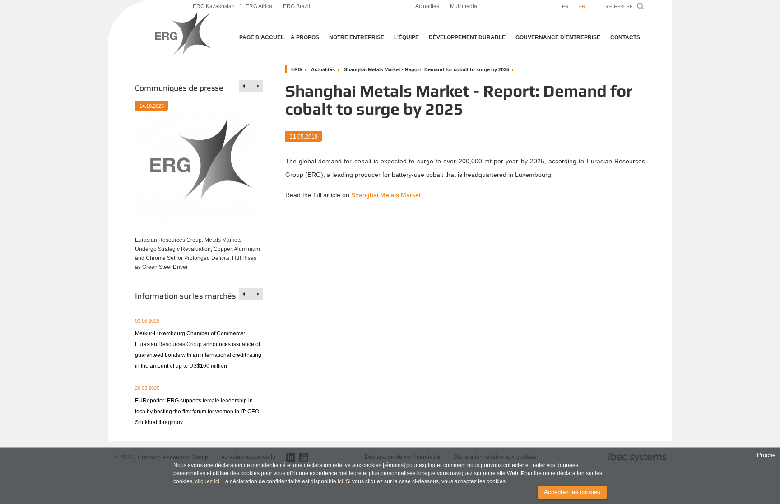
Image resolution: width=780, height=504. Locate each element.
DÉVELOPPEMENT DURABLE (467, 37)
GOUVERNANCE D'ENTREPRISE (557, 37)
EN (565, 6)
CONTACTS (625, 37)
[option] (199, 192)
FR (582, 6)
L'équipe (406, 37)
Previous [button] (245, 86)
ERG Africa (259, 6)
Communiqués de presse (179, 87)
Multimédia (463, 6)
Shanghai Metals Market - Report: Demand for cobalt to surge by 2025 (426, 69)
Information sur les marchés (185, 296)
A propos (305, 37)
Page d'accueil (262, 37)
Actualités (427, 6)
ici (340, 481)
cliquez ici (207, 481)
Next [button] (257, 86)
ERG (296, 69)
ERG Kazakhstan (214, 6)
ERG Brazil (296, 6)
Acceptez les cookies (572, 492)
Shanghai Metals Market (386, 195)
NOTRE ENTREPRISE (356, 37)
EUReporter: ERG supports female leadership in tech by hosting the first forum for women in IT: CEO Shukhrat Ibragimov (197, 411)
